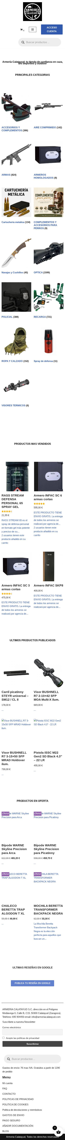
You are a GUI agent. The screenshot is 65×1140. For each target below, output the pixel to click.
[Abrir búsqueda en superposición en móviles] (40, 42)
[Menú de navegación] (32, 29)
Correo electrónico (11, 1027)
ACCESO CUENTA (52, 29)
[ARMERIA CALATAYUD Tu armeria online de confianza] (32, 11)
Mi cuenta (7, 1083)
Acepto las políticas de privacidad (22, 1038)
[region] (32, 1113)
